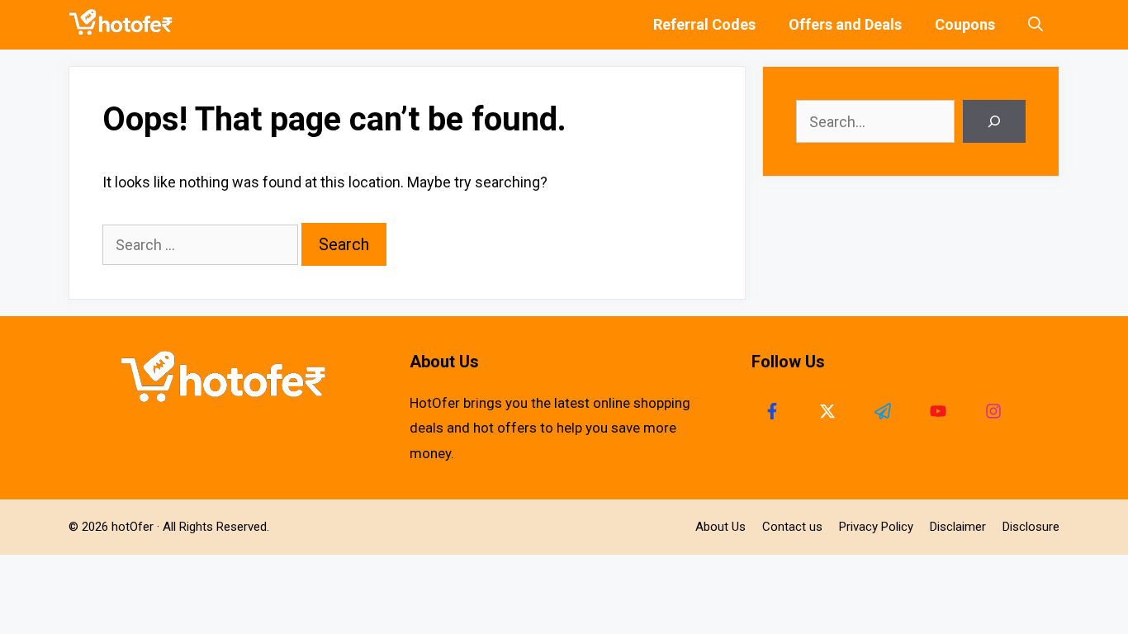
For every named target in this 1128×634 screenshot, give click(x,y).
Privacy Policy (876, 526)
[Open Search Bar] (1035, 25)
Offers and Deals (845, 24)
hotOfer (132, 526)
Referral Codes (704, 24)
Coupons (965, 24)
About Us (720, 526)
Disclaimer (958, 526)
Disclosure (1030, 526)
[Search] (994, 121)
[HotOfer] (125, 25)
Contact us (792, 526)
